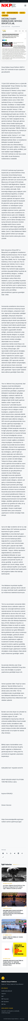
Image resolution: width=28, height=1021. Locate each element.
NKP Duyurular (5, 999)
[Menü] (25, 5)
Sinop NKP (5, 15)
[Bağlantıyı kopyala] (3, 857)
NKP (4, 12)
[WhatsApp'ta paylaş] (10, 853)
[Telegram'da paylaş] (14, 853)
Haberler (22, 12)
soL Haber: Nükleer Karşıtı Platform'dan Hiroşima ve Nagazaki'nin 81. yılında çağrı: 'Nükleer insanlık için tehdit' (14, 887)
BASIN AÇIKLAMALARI (12, 12)
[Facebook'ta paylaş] (3, 853)
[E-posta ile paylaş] (22, 853)
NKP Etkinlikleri (5, 1001)
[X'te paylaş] (6, 853)
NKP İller (3, 1004)
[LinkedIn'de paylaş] (18, 853)
